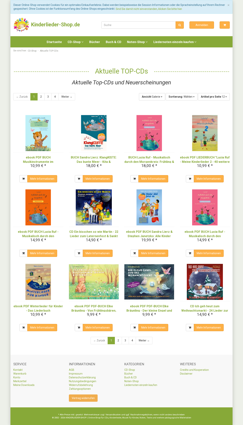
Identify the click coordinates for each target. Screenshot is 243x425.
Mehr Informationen (42, 178)
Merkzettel (19, 381)
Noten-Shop (136, 42)
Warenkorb (19, 373)
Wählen (181, 96)
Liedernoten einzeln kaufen (173, 42)
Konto (16, 377)
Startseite (54, 42)
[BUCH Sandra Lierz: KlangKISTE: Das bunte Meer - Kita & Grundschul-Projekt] (94, 133)
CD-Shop (74, 42)
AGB (71, 369)
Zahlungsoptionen (80, 388)
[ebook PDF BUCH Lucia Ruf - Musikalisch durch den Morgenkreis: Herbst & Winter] (38, 207)
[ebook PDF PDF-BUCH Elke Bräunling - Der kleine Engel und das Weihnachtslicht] (149, 282)
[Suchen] (180, 25)
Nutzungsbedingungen (82, 381)
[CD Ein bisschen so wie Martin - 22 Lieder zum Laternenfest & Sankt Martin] (94, 207)
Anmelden (202, 25)
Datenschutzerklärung (82, 377)
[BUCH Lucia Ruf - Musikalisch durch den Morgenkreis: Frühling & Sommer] (149, 133)
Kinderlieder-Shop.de (55, 25)
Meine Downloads (24, 385)
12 (213, 96)
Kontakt (18, 369)
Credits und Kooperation (194, 369)
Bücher (94, 42)
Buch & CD (113, 42)
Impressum (76, 373)
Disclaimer (186, 373)
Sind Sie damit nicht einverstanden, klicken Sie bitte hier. (149, 8)
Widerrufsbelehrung (81, 385)
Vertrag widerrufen (83, 398)
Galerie (151, 96)
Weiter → (66, 96)
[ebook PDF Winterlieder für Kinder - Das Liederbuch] (38, 282)
